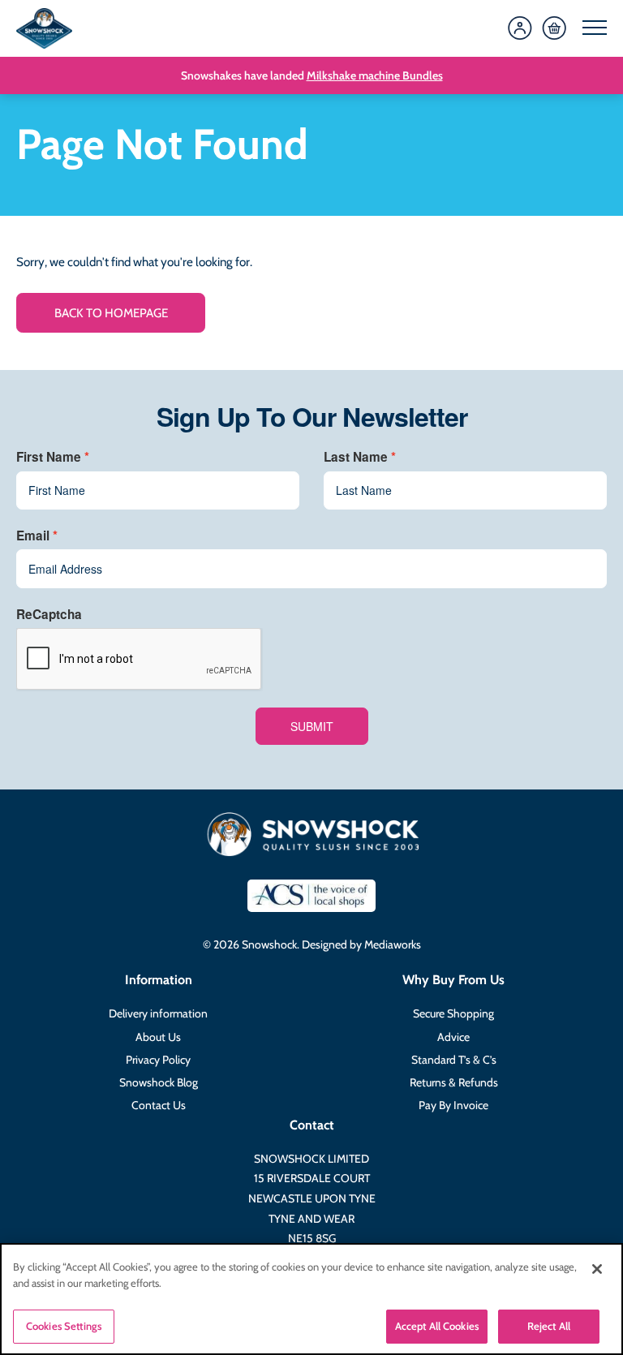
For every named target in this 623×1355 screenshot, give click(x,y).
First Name (48, 457)
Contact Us (158, 1105)
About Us (158, 1037)
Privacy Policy (158, 1059)
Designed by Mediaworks (361, 944)
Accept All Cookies (437, 1325)
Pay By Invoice (453, 1105)
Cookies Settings (63, 1325)
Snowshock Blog (158, 1082)
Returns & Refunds (454, 1082)
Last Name (356, 457)
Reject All (548, 1325)
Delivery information (158, 1013)
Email (32, 535)
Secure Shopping (453, 1013)
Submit (311, 726)
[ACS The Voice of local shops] (311, 896)
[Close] (597, 1269)
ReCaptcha (49, 614)
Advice (453, 1037)
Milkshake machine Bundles (375, 75)
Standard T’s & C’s (453, 1059)
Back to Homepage (111, 312)
